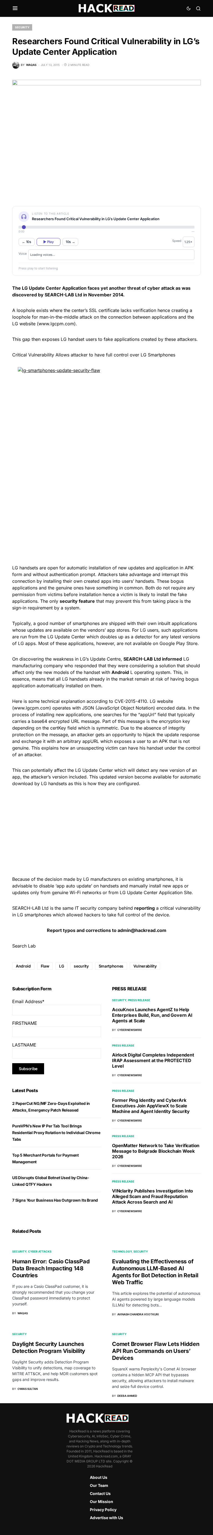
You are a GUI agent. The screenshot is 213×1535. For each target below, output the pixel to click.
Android (120, 672)
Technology (122, 1251)
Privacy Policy (103, 1509)
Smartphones (111, 966)
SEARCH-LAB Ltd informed (152, 659)
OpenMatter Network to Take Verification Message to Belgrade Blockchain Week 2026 (155, 1151)
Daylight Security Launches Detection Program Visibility (48, 1347)
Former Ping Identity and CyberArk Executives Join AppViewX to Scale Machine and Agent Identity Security (151, 1105)
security (81, 966)
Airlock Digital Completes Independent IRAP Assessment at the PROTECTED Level (153, 1060)
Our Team (99, 1485)
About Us (98, 1477)
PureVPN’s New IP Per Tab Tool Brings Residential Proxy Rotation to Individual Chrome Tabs (56, 1133)
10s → (70, 242)
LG (61, 966)
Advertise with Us (106, 1517)
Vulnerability (144, 966)
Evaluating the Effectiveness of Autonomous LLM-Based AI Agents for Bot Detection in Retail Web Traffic (155, 1272)
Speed (176, 241)
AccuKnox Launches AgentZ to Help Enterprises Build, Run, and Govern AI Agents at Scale (152, 1015)
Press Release (139, 1000)
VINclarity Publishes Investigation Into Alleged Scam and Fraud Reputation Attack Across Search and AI (152, 1196)
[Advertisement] (106, 519)
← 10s (26, 242)
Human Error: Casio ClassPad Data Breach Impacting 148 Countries (51, 1268)
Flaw (45, 966)
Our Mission (101, 1501)
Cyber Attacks (40, 1251)
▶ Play (48, 242)
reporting (144, 908)
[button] (15, 8)
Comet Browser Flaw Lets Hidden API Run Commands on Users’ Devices (155, 1351)
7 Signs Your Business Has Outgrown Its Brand (55, 1200)
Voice (23, 254)
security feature (77, 601)
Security (22, 27)
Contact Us (100, 1493)
